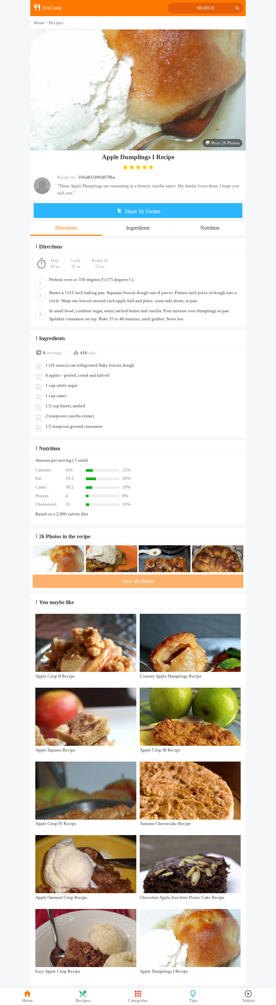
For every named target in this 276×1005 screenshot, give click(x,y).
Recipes (83, 1000)
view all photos (138, 581)
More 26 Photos (225, 142)
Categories (138, 1000)
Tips (193, 1000)
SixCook (51, 8)
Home (27, 1000)
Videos (248, 1000)
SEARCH (205, 8)
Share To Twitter (142, 211)
